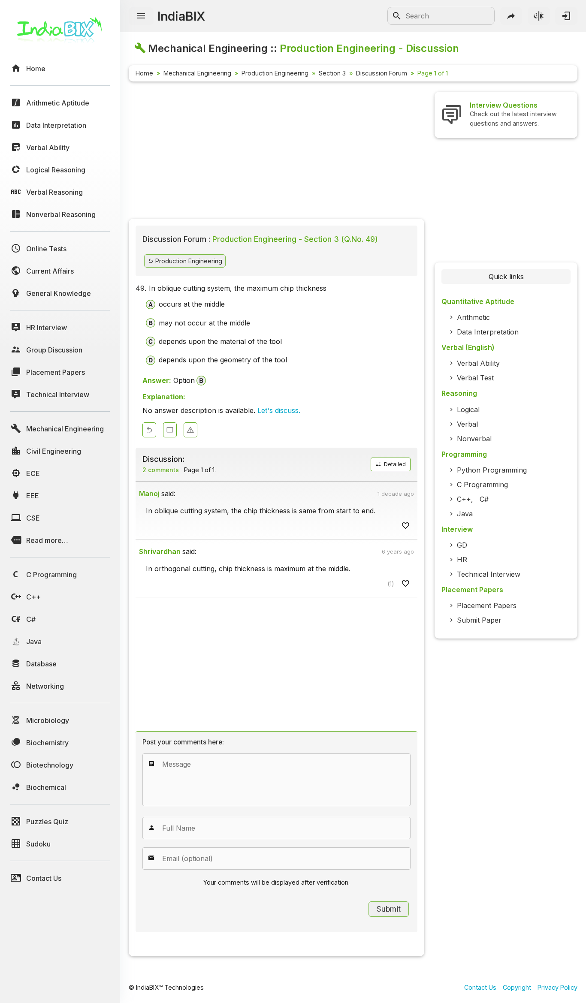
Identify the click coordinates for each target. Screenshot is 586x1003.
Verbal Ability (478, 363)
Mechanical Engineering (197, 73)
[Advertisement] (276, 152)
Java (465, 513)
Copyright (517, 987)
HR (462, 559)
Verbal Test (475, 377)
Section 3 (332, 73)
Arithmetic (473, 317)
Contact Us (480, 987)
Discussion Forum (381, 73)
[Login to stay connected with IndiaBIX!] (566, 16)
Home (144, 73)
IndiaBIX (181, 16)
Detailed (394, 464)
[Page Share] (511, 16)
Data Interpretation (488, 332)
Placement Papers (487, 605)
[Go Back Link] (149, 429)
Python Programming (492, 470)
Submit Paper (479, 620)
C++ (464, 499)
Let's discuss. (278, 410)
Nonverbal (474, 438)
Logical (468, 409)
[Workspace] (170, 429)
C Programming (482, 484)
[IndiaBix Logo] (60, 33)
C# (484, 499)
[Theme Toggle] (539, 16)
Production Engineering (275, 73)
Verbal (467, 424)
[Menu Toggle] (141, 16)
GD (462, 545)
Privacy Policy (557, 987)
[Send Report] (190, 429)
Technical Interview (488, 574)
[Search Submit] (397, 16)
